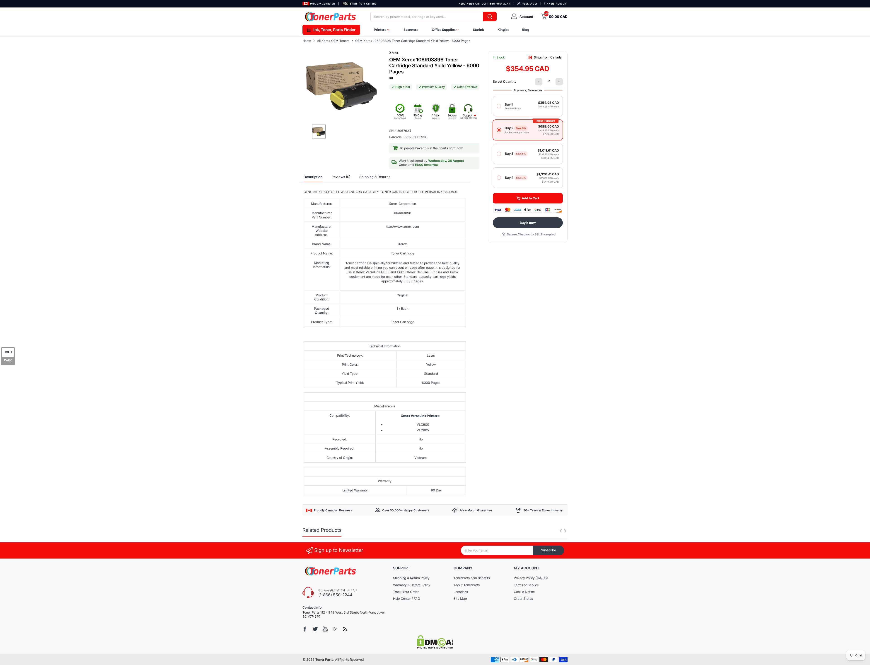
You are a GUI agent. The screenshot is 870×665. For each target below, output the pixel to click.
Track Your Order (406, 592)
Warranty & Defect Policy (411, 585)
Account (526, 17)
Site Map (460, 598)
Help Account (558, 3)
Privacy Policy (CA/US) (531, 578)
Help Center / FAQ (406, 598)
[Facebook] (305, 629)
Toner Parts (324, 659)
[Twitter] (315, 629)
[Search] (490, 16)
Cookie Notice (524, 592)
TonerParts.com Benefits (472, 578)
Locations (461, 592)
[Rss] (345, 629)
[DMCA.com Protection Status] (435, 647)
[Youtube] (325, 629)
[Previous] (565, 530)
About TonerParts (467, 585)
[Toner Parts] (330, 16)
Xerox (393, 53)
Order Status (523, 598)
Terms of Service (526, 585)
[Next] (560, 530)
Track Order (529, 3)
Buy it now (528, 223)
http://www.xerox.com (402, 226)
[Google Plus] (335, 629)
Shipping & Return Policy (411, 578)
